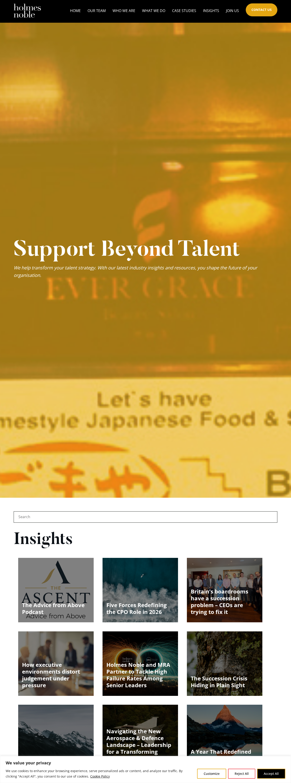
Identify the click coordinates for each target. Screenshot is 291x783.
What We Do (153, 10)
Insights (211, 10)
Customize (212, 773)
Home (75, 10)
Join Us (232, 10)
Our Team (97, 10)
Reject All (242, 773)
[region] (145, 769)
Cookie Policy (100, 776)
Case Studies (184, 10)
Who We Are (124, 10)
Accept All (271, 773)
